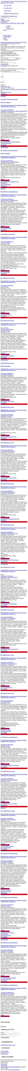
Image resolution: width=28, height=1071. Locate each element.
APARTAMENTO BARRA (8, 994)
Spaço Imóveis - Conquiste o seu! (9, 16)
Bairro (2, 82)
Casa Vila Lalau (4, 286)
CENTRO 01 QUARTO (7, 951)
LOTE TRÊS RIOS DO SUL (8, 451)
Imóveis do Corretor (5, 86)
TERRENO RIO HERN (7, 416)
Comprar (3, 269)
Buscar (2, 85)
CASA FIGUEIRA (5, 243)
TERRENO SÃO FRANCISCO (9, 663)
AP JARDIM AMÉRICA (7, 374)
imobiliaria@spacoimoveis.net (11, 13)
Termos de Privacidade (6, 53)
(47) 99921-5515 (8, 8)
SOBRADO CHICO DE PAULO (9, 577)
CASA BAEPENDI (6, 702)
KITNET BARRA (5, 746)
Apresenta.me (4, 1065)
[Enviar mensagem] (21, 58)
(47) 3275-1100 (7, 5)
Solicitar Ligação (5, 1037)
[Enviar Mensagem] (16, 63)
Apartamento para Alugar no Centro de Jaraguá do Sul (14, 111)
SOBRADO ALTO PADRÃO (8, 819)
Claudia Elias (4, 65)
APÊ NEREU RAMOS (6, 862)
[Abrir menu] (1, 32)
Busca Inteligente (5, 71)
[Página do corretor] (4, 64)
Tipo (2, 77)
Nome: (2, 1032)
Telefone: (3, 1034)
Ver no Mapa (4, 1064)
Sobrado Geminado (5, 330)
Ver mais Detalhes (5, 140)
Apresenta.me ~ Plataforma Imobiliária (10, 1067)
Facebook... (3, 1026)
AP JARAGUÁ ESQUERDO (8, 618)
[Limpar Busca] (6, 85)
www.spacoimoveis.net (14, 1069)
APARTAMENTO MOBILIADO (9, 200)
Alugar (2, 139)
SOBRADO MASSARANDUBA (9, 780)
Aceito (14, 53)
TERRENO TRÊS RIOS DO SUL (9, 533)
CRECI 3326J (7, 10)
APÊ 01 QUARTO (5, 906)
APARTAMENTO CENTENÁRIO (10, 162)
